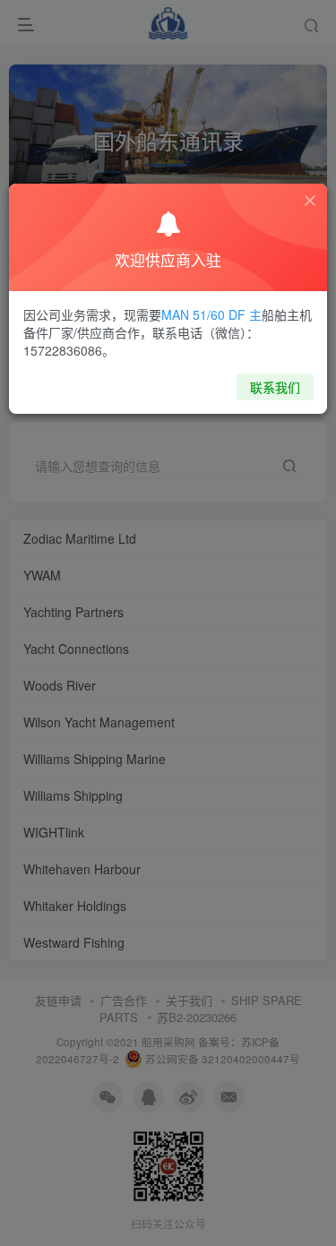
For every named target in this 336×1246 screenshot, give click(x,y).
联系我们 (275, 387)
